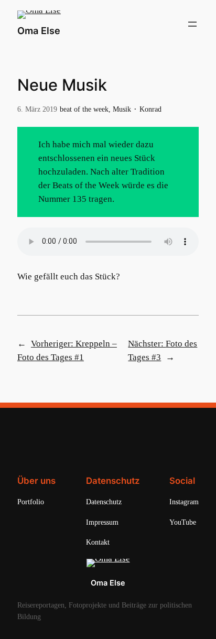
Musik (122, 109)
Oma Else (38, 30)
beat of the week (84, 109)
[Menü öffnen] (192, 24)
